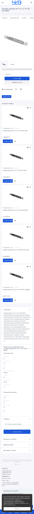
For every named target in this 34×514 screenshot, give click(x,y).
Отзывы (24, 18)
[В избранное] (16, 89)
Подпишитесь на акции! (10, 491)
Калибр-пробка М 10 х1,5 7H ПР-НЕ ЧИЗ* (15, 131)
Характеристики (14, 18)
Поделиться (6, 96)
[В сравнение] (21, 89)
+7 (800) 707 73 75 (6, 472)
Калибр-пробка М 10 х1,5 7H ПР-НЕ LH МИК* (16, 289)
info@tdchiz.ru (6, 476)
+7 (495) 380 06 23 (6, 471)
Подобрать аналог (17, 82)
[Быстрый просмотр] (15, 141)
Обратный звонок (6, 474)
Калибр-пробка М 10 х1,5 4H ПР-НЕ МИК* (15, 210)
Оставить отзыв (17, 432)
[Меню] (2, 2)
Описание (4, 18)
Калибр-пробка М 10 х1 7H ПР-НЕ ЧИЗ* (15, 170)
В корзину (6, 141)
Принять (17, 508)
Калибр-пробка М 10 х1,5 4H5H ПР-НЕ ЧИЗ (16, 250)
